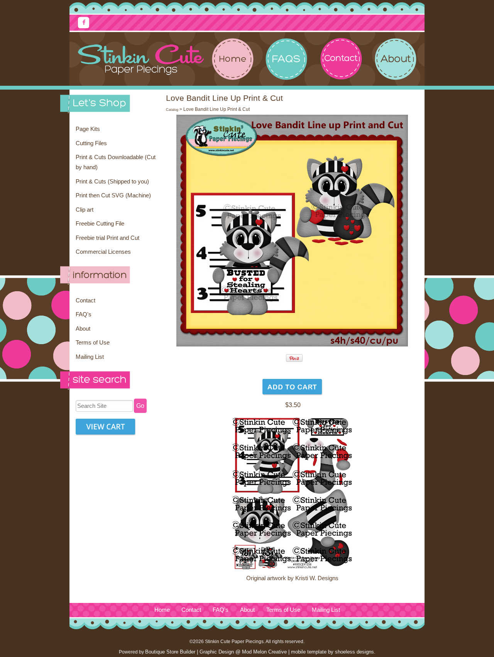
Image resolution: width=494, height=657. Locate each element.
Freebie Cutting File (100, 224)
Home (162, 610)
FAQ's (83, 314)
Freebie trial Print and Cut (107, 238)
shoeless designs (354, 652)
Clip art (84, 210)
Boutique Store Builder (170, 652)
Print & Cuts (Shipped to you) (112, 181)
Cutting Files (91, 143)
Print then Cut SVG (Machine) (113, 195)
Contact (85, 300)
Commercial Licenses (103, 252)
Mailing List (90, 357)
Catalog (172, 110)
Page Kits (88, 129)
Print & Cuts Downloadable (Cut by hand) (116, 162)
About (83, 329)
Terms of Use (93, 343)
